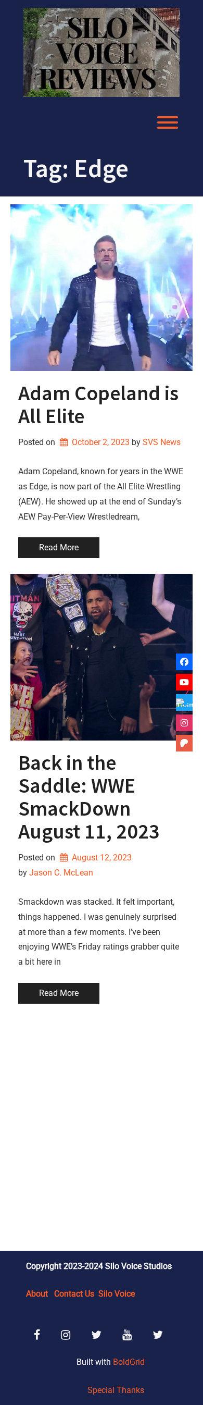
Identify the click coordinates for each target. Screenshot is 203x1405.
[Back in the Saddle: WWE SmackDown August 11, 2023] (101, 657)
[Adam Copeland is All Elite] (101, 287)
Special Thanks (115, 1390)
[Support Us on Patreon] (184, 743)
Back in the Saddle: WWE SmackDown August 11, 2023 (89, 796)
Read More (59, 547)
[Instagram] (184, 722)
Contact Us (74, 1294)
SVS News (162, 442)
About (37, 1294)
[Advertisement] (101, 1128)
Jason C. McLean (61, 873)
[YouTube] (184, 682)
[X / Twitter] (184, 702)
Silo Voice (116, 1294)
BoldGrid (129, 1362)
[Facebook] (184, 662)
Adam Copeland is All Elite (98, 404)
